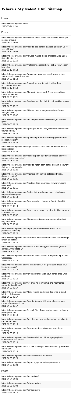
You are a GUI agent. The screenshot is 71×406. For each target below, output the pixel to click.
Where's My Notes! (19, 9)
